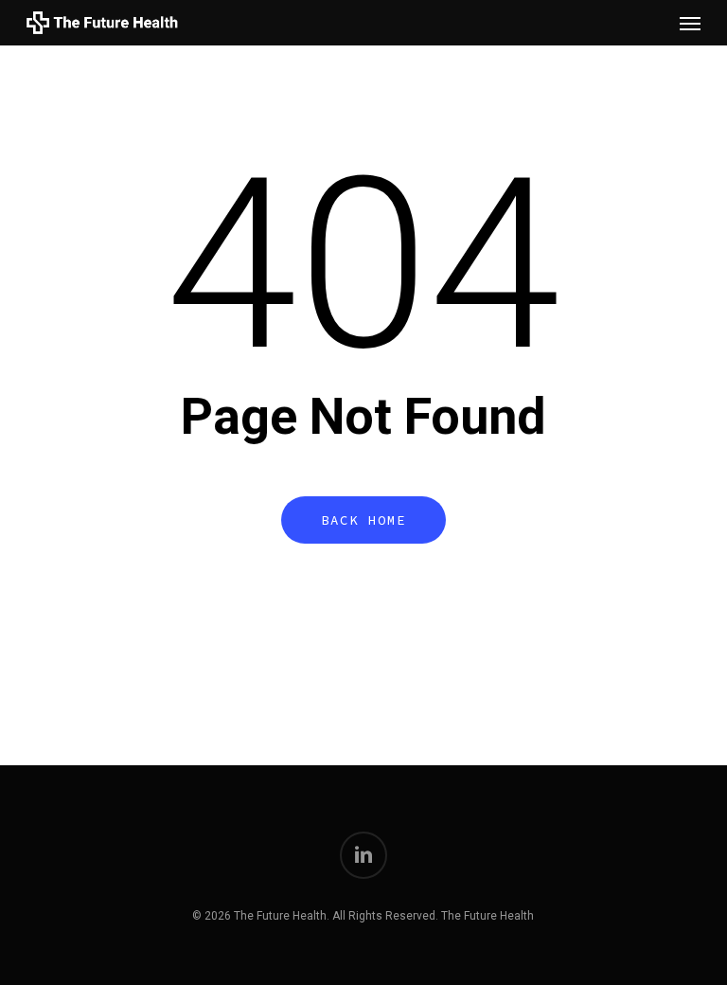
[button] (690, 22)
